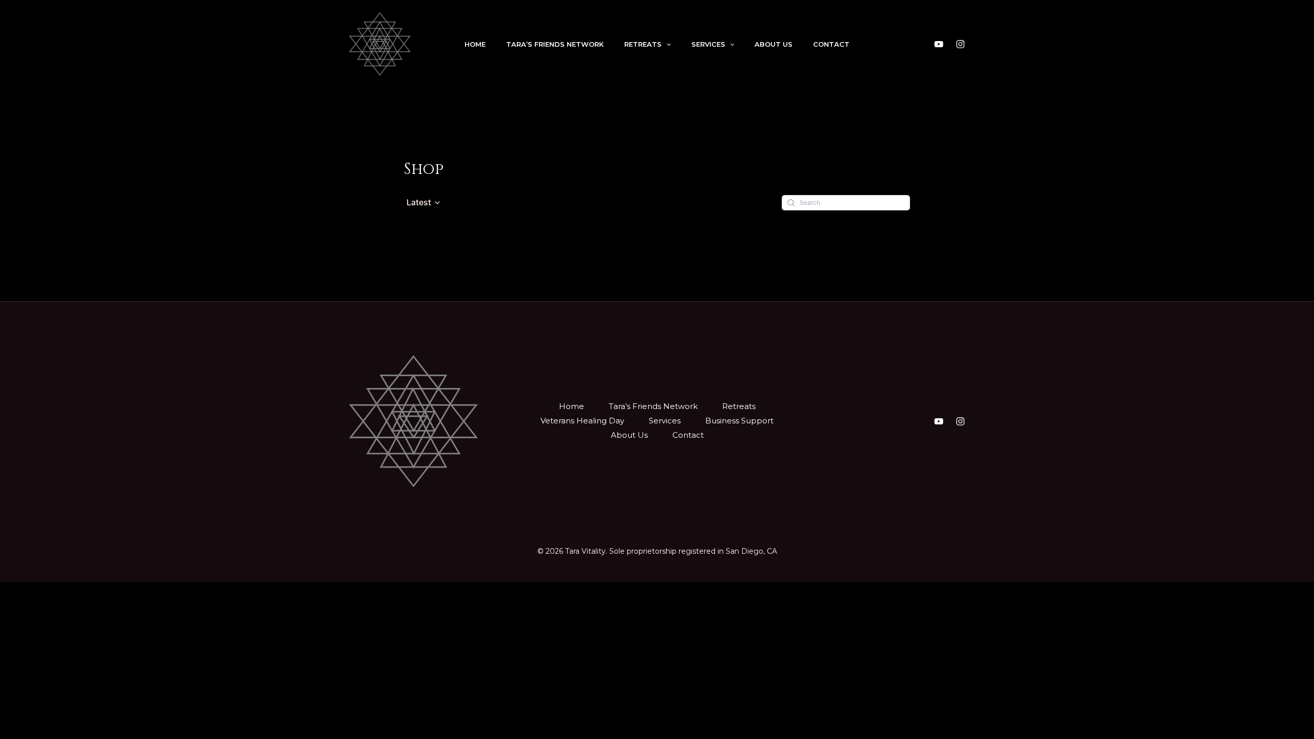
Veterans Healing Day (582, 420)
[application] (666, 44)
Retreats (643, 44)
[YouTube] (938, 44)
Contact (831, 44)
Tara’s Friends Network (555, 44)
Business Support (739, 420)
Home (475, 44)
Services (708, 44)
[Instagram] (960, 44)
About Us (774, 44)
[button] (424, 202)
